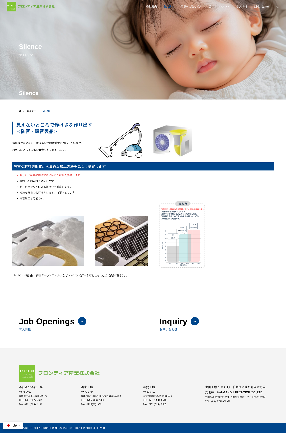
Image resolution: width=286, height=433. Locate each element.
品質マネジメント (219, 6)
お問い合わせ (261, 6)
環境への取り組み (191, 6)
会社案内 (151, 6)
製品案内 (169, 6)
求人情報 (241, 6)
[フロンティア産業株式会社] (31, 6)
